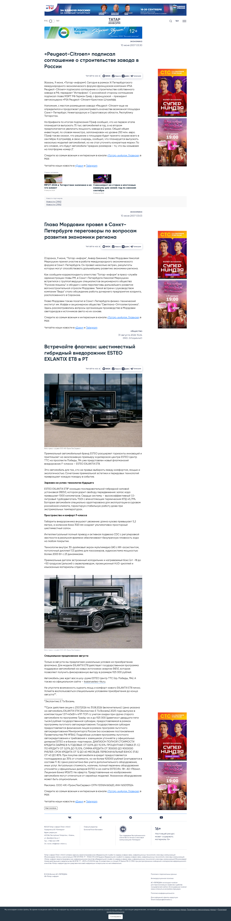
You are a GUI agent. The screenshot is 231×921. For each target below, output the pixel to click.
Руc (46, 21)
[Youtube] (161, 817)
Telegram (91, 166)
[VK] (69, 817)
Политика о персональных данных (164, 874)
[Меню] (185, 21)
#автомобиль (50, 808)
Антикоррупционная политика (162, 878)
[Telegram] (100, 817)
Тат (57, 21)
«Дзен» (79, 166)
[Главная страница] (114, 21)
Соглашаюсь (115, 917)
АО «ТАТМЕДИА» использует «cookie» (164, 883)
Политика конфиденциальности (162, 893)
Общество (136, 331)
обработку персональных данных (172, 910)
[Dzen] (130, 817)
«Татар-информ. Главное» (123, 155)
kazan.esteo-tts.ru (94, 682)
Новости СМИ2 (53, 202)
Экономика (136, 41)
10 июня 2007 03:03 (131, 216)
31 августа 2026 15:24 (130, 335)
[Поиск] (171, 21)
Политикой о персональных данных (201, 910)
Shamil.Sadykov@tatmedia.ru (161, 900)
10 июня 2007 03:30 (131, 45)
